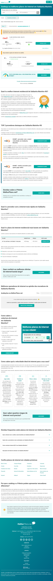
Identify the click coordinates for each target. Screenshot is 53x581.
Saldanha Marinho (19, 21)
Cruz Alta (16, 466)
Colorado (42, 463)
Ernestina (29, 466)
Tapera (28, 475)
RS (14, 21)
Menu (48, 1)
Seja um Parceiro (26, 564)
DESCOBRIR (44, 75)
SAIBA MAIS (41, 193)
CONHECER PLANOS (42, 141)
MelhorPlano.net (8, 96)
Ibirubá (15, 468)
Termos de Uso (26, 554)
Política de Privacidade (26, 552)
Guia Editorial (26, 547)
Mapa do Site (26, 558)
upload (4, 154)
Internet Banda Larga (8, 21)
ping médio (28, 171)
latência (27, 178)
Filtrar (3, 26)
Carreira (26, 563)
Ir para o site (44, 63)
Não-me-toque (43, 468)
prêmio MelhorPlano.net (32, 215)
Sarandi (3, 475)
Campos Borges (17, 463)
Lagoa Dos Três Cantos (32, 468)
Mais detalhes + (45, 48)
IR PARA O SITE (43, 43)
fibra (23, 152)
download (46, 152)
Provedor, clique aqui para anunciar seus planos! (26, 81)
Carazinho (29, 463)
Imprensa (26, 546)
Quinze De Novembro (19, 471)
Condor (2, 466)
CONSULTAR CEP (10, 353)
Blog (26, 556)
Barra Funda (4, 463)
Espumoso (42, 466)
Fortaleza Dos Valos (5, 468)
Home (2, 21)
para (21, 26)
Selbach (16, 475)
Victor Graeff (43, 475)
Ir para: (2, 17)
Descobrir (41, 416)
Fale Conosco (26, 555)
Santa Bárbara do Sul (32, 471)
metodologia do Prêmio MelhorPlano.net (25, 132)
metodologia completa (10, 116)
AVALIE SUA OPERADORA (26, 305)
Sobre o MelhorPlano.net (26, 545)
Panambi (3, 471)
